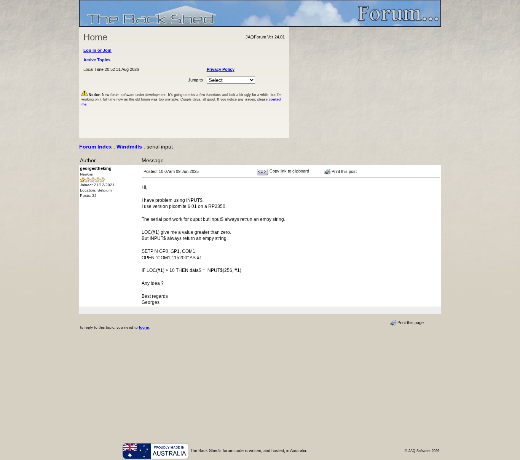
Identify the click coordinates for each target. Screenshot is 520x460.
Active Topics (96, 60)
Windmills (129, 147)
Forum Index (95, 147)
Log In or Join (97, 50)
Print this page (410, 322)
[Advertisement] (365, 82)
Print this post (343, 171)
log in (144, 327)
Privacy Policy (220, 69)
